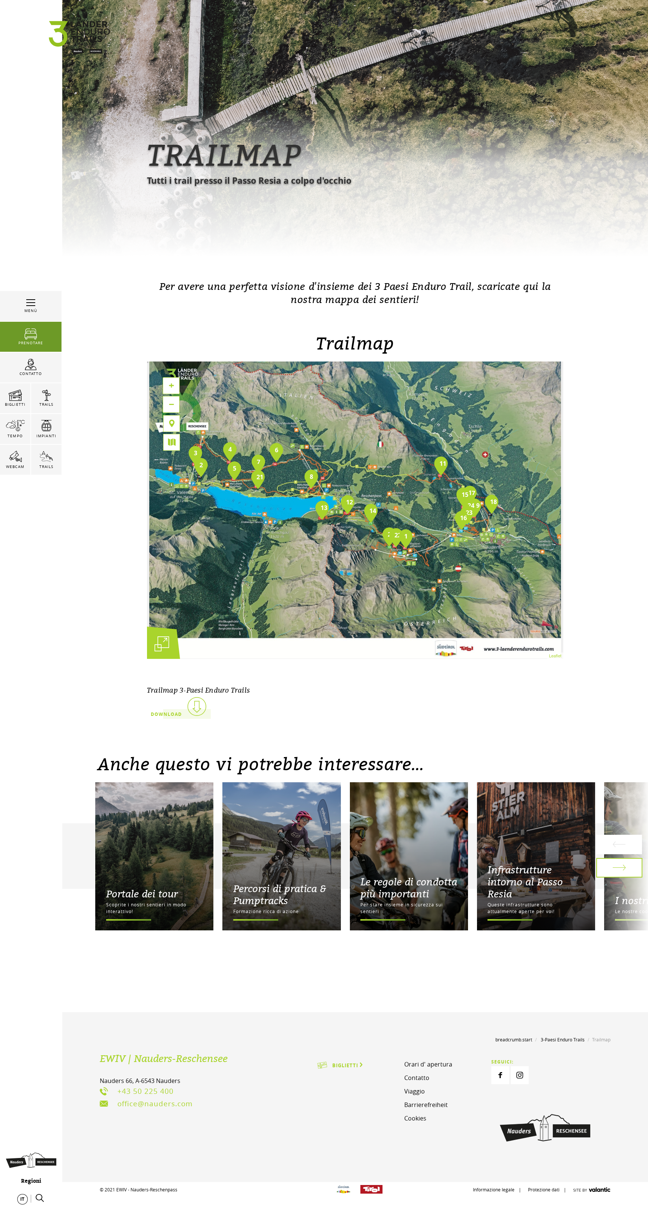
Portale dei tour (142, 893)
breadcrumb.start (513, 1039)
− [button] (171, 404)
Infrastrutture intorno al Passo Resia (525, 881)
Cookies (415, 1118)
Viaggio (414, 1091)
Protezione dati (544, 1189)
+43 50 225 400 (145, 1091)
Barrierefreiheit (426, 1105)
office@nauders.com (155, 1103)
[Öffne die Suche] (40, 1198)
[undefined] (162, 644)
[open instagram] (520, 1075)
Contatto (416, 1078)
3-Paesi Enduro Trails (563, 1039)
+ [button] (171, 385)
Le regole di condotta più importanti (408, 887)
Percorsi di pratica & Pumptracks (279, 894)
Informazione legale (493, 1189)
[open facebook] (500, 1075)
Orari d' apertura (428, 1064)
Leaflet (555, 655)
